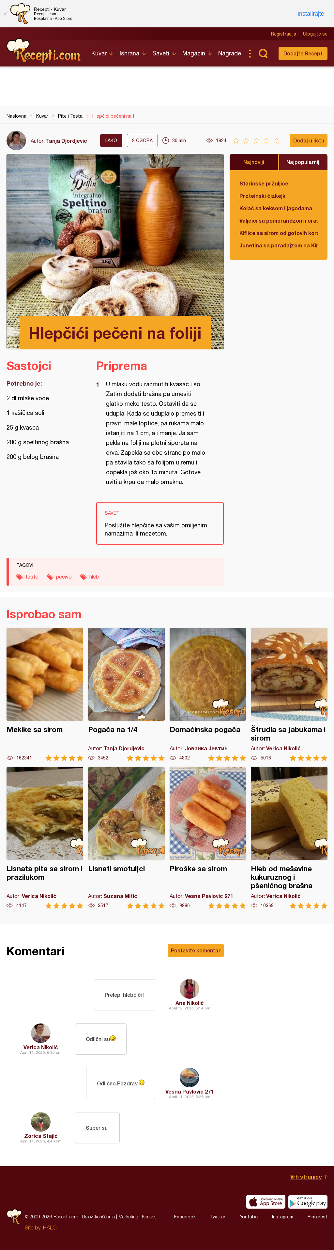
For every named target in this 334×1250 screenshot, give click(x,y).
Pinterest (317, 1216)
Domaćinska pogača (208, 694)
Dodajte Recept (303, 53)
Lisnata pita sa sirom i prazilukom (45, 838)
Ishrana (129, 53)
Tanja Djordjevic (66, 141)
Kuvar (99, 53)
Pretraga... (262, 53)
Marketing (128, 1216)
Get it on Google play (307, 1202)
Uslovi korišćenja (98, 1216)
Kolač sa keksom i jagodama (275, 208)
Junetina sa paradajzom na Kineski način (278, 245)
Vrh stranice (306, 1176)
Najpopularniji (303, 162)
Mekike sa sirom (45, 694)
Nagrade (229, 53)
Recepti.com (44, 51)
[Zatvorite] (5, 14)
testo (31, 577)
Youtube (249, 1216)
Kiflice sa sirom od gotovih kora (278, 233)
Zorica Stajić (41, 1136)
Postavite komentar (195, 950)
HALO (49, 1227)
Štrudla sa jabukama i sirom (289, 694)
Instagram (282, 1216)
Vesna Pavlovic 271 (189, 1091)
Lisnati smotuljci (126, 838)
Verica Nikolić (40, 1047)
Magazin (193, 53)
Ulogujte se (315, 34)
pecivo (64, 577)
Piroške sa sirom (208, 838)
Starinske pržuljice (263, 183)
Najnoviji (253, 162)
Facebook (185, 1216)
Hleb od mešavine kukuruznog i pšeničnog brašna (289, 838)
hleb (94, 577)
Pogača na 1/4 (126, 694)
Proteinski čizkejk (262, 196)
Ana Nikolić (189, 1003)
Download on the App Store (265, 1202)
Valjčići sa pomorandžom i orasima (278, 220)
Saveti (160, 53)
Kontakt (149, 1216)
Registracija (283, 34)
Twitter (217, 1216)
